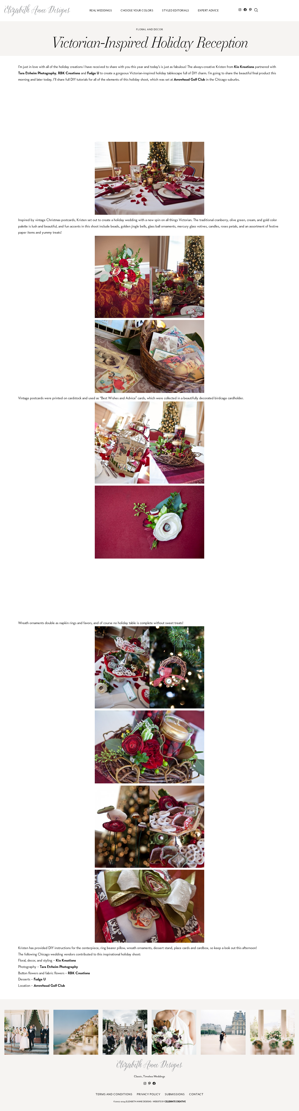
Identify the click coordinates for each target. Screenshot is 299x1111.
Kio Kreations (244, 66)
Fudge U (93, 73)
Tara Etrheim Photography (37, 73)
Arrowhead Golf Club (189, 79)
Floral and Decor (149, 29)
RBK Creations (69, 73)
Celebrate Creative (175, 1101)
